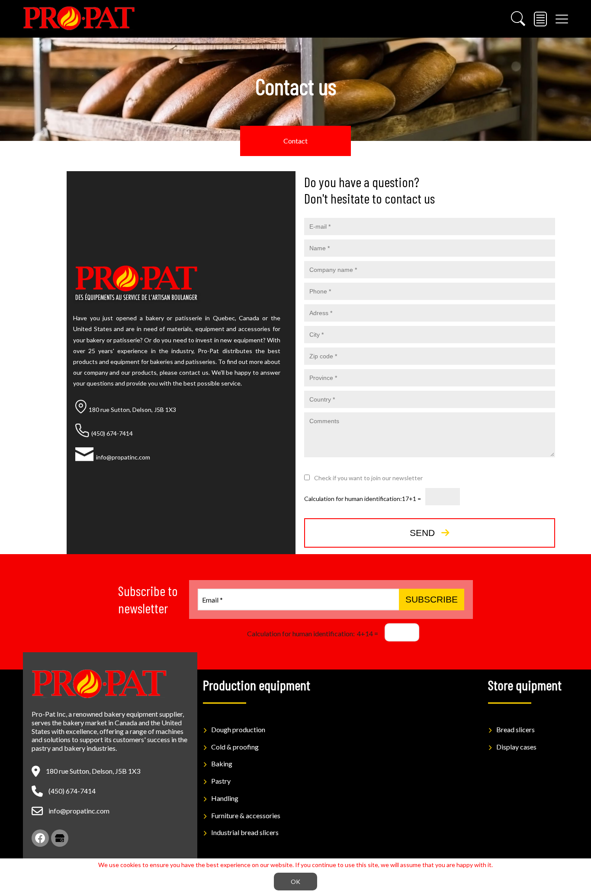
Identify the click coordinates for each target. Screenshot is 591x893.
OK (295, 881)
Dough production (238, 729)
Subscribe (431, 599)
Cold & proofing (235, 747)
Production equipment (256, 684)
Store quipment (525, 684)
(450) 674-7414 (72, 791)
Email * (212, 600)
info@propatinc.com (78, 811)
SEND (422, 533)
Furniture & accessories (245, 815)
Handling (224, 798)
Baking (221, 763)
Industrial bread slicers (245, 832)
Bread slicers (515, 729)
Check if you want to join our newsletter (368, 478)
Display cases (516, 747)
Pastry (221, 781)
